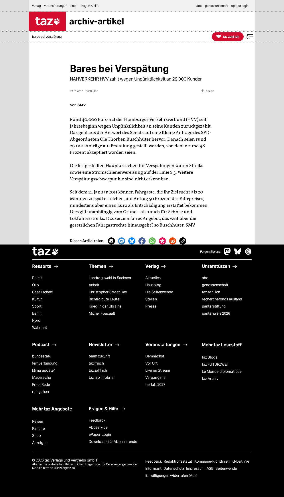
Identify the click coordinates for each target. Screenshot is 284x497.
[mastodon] (227, 254)
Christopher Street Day (108, 292)
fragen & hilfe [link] (90, 6)
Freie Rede (41, 384)
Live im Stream (157, 370)
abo (205, 278)
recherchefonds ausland (222, 299)
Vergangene (155, 377)
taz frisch (96, 363)
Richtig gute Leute (104, 299)
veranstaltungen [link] (55, 6)
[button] (249, 37)
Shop (36, 435)
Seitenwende (226, 468)
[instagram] (248, 254)
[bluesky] (237, 254)
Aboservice (98, 427)
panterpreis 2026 (216, 313)
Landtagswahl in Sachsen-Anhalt (110, 281)
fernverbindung (44, 363)
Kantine (38, 428)
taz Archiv (210, 378)
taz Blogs (209, 357)
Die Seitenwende (159, 292)
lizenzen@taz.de (64, 468)
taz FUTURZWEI (215, 364)
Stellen (151, 299)
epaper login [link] (239, 6)
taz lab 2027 (155, 384)
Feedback (97, 420)
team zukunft (99, 356)
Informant (153, 468)
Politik (37, 278)
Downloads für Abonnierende (113, 441)
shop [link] (74, 6)
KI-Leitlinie (240, 461)
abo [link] (199, 6)
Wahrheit (39, 327)
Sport (36, 306)
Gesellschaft (42, 292)
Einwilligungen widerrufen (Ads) (171, 475)
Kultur (37, 299)
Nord (36, 320)
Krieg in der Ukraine (105, 306)
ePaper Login (100, 434)
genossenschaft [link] (216, 6)
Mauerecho (41, 377)
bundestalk (41, 356)
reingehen (40, 391)
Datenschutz (174, 468)
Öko (35, 285)
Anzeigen (39, 442)
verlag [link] (36, 6)
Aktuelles (153, 278)
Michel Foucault (102, 313)
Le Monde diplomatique (222, 371)
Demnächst (154, 356)
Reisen (37, 421)
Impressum (195, 468)
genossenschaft (215, 285)
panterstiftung (214, 306)
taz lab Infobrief (102, 377)
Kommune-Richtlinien (212, 461)
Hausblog (153, 285)
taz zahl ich (211, 292)
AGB (210, 468)
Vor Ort (151, 363)
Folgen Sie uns (210, 252)
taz (45, 252)
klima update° (43, 370)
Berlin (37, 313)
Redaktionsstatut (178, 461)
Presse (151, 306)
